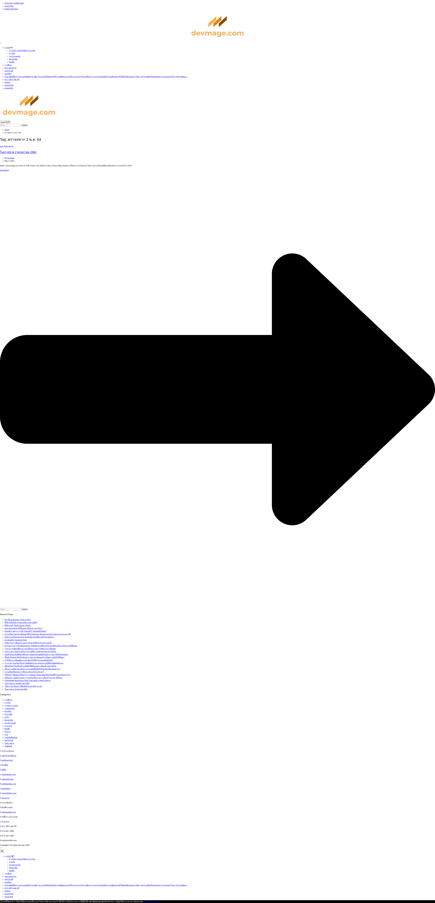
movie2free (5, 789)
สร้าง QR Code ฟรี (12, 80)
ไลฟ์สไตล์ (8, 746)
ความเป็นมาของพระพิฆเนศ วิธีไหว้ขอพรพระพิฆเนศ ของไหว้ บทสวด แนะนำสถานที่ (38, 634)
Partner (7, 82)
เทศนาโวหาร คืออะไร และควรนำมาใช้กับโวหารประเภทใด (28, 643)
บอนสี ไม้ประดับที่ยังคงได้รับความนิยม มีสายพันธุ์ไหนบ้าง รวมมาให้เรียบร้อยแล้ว (36, 654)
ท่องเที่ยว (8, 74)
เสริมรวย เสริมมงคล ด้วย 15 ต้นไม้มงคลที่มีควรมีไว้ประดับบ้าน (29, 637)
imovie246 (9, 88)
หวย (1, 146)
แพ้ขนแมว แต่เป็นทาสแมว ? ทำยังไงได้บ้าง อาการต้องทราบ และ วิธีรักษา (33, 678)
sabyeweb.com (7, 779)
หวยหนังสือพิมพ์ (11, 738)
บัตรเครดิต (13, 59)
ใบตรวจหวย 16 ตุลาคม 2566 (16, 689)
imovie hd (5, 798)
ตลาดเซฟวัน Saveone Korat (16, 640)
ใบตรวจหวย (8, 146)
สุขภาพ (10, 68)
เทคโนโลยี (9, 71)
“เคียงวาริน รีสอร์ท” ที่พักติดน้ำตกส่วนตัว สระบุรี (23, 686)
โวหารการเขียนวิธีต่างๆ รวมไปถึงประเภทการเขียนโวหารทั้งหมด (30, 649)
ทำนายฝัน (96, 77)
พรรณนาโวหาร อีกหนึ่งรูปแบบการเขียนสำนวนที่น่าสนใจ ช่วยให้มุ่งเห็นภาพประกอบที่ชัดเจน (41, 646)
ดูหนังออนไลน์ (7, 760)
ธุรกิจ (7, 717)
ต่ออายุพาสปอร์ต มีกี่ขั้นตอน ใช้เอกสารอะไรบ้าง (23, 628)
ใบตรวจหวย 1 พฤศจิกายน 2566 (17, 683)
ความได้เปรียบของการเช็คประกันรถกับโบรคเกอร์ (24, 672)
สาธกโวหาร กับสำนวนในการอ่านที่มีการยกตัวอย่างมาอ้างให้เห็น (30, 652)
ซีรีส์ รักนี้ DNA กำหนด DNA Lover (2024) (21, 623)
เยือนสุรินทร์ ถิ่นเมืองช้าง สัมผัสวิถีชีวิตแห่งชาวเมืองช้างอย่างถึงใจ (30, 666)
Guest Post (9, 6)
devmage (11, 158)
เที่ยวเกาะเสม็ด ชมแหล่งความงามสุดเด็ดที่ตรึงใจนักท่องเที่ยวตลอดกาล (32, 669)
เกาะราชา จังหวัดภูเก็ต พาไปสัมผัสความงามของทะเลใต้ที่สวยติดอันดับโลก (34, 663)
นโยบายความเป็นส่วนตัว (14, 3)
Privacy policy (154, 902)
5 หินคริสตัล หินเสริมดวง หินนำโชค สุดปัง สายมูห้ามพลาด (28, 681)
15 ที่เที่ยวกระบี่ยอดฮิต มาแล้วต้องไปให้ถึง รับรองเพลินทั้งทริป (29, 660)
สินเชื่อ (11, 62)
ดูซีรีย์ (3, 770)
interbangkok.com (8, 812)
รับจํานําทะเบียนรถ (8, 756)
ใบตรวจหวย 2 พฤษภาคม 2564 (18, 152)
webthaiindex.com (8, 784)
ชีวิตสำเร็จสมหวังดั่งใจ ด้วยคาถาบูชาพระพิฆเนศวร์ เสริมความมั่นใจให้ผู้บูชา (34, 657)
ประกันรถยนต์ (14, 56)
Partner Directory (11, 9)
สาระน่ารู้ (8, 726)
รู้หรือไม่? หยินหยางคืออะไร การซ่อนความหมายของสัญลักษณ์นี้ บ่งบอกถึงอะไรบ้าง (38, 675)
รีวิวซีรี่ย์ (4, 765)
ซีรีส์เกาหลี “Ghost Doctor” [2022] (18, 625)
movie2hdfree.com (8, 793)
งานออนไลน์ (9, 709)
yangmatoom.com (8, 774)
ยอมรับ (145, 902)
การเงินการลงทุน (22, 51)
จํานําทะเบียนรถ (7, 751)
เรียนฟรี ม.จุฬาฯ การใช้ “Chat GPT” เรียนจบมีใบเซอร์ (25, 631)
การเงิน (7, 48)
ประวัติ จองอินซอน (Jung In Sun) (18, 620)
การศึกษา (8, 65)
